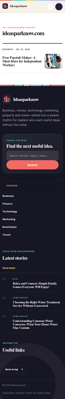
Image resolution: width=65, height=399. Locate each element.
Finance (7, 203)
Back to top (14, 369)
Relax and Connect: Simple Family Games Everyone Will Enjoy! (35, 285)
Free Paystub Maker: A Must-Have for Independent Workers (21, 61)
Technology (9, 211)
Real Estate (9, 227)
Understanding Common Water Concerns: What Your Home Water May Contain (35, 324)
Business (8, 196)
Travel (6, 234)
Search (32, 165)
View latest (8, 268)
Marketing (8, 219)
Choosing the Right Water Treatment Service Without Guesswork (36, 304)
